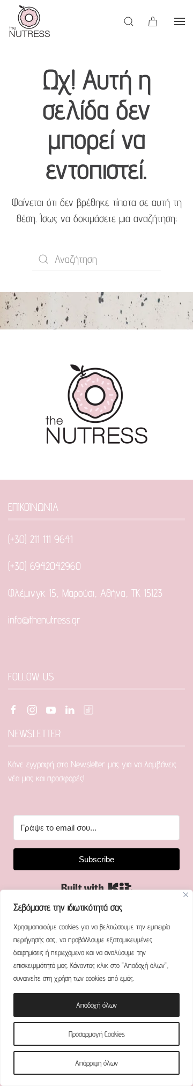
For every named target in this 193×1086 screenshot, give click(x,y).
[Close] (185, 894)
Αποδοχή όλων (96, 1005)
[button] (128, 21)
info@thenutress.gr (44, 619)
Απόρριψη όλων (96, 1063)
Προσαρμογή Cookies (97, 1034)
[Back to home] (29, 21)
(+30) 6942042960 (44, 566)
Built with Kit (96, 888)
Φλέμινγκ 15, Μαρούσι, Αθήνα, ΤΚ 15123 (85, 592)
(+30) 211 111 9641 (40, 539)
